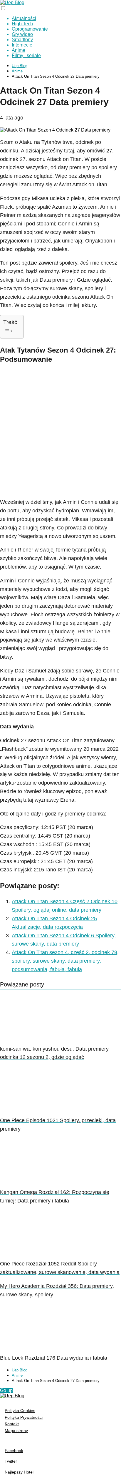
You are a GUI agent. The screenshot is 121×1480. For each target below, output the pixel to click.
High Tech (22, 23)
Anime (18, 50)
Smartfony (22, 39)
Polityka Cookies (20, 1410)
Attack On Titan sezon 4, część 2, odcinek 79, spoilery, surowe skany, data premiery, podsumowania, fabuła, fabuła (65, 960)
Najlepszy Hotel (19, 1472)
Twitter (11, 1461)
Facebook (14, 1450)
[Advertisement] (60, 431)
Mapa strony (16, 1430)
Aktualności (24, 18)
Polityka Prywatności (24, 1417)
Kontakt (12, 1423)
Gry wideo (22, 34)
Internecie (22, 44)
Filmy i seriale (26, 55)
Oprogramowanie (30, 28)
